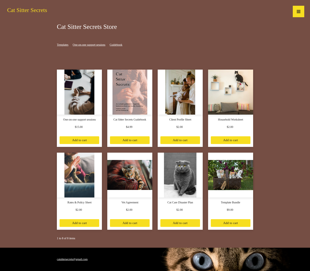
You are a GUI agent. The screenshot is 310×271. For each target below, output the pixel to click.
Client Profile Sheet (180, 119)
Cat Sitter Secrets (27, 10)
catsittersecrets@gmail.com (72, 259)
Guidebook (116, 44)
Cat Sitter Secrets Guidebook (129, 119)
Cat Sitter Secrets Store (87, 26)
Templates (62, 44)
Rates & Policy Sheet (79, 202)
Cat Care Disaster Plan (180, 202)
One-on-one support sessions (89, 44)
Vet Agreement (129, 202)
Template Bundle (230, 202)
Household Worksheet (230, 119)
